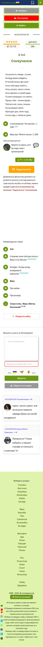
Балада (22, 501)
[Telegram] (1, 621)
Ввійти (22, 25)
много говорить (20, 78)
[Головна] (1, 606)
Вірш (12, 281)
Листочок (22, 488)
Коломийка (22, 522)
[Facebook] (1, 629)
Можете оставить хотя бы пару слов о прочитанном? (21, 148)
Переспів (22, 547)
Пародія (22, 543)
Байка (22, 498)
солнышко (17, 96)
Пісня (22, 540)
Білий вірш (22, 495)
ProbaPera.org (8, 2)
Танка (22, 571)
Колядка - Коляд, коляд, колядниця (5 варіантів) (20, 270)
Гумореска (22, 519)
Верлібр (22, 512)
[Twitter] (1, 634)
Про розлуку (15, 295)
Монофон (22, 533)
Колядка (22, 526)
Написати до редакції (23, 597)
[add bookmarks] (2, 610)
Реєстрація (22, 18)
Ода (22, 537)
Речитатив (22, 561)
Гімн (22, 516)
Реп (22, 558)
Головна (22, 11)
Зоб (11, 249)
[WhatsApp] (1, 625)
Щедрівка (22, 585)
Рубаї (22, 564)
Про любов (15, 288)
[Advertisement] (21, 218)
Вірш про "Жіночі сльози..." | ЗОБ (24, 134)
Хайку (22, 582)
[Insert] (15, 372)
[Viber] (1, 616)
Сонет (22, 568)
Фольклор (22, 574)
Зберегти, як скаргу (22, 385)
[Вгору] (1, 638)
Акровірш (22, 491)
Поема (22, 550)
